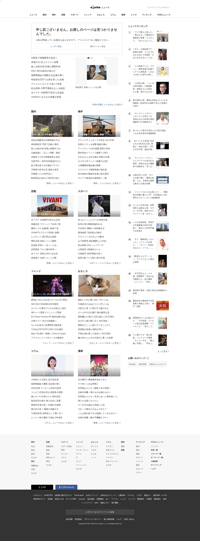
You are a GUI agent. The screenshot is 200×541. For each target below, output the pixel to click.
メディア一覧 (156, 454)
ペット (93, 457)
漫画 (123, 14)
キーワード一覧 (157, 457)
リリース (154, 446)
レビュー (79, 446)
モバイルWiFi (71, 499)
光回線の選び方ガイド (63, 495)
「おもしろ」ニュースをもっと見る (103, 343)
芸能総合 (49, 446)
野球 (63, 450)
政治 (33, 454)
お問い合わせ (129, 519)
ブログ (139, 495)
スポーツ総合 (66, 446)
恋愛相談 (100, 499)
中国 (33, 469)
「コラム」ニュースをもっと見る (57, 423)
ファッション (81, 465)
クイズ (134, 14)
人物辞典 (154, 461)
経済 (33, 450)
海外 (54, 14)
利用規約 (78, 519)
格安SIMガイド (39, 499)
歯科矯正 (157, 499)
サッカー (64, 454)
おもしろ (101, 14)
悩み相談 (90, 499)
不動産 (149, 499)
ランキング (147, 14)
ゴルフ (63, 457)
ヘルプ (153, 469)
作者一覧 (154, 450)
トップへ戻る (56, 46)
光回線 (50, 499)
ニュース (33, 14)
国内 (45, 14)
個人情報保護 (109, 519)
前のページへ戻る (98, 46)
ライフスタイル (112, 454)
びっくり (94, 446)
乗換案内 (140, 499)
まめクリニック (92, 495)
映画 (48, 450)
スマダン (109, 446)
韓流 (48, 461)
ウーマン (114, 499)
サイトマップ (156, 465)
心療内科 (121, 495)
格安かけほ (59, 499)
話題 (122, 450)
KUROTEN (48, 495)
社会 (33, 446)
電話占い (147, 495)
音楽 (48, 454)
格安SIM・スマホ (160, 495)
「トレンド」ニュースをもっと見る (56, 343)
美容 (165, 499)
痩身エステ (104, 503)
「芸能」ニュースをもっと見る (58, 263)
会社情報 (69, 519)
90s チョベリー (112, 461)
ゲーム (78, 454)
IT (77, 457)
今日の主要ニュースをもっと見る (106, 104)
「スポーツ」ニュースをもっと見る (103, 263)
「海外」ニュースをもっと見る (105, 183)
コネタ (93, 450)
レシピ (123, 499)
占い (107, 499)
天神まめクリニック (108, 495)
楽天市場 (142, 364)
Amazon (132, 364)
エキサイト (165, 7)
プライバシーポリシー (93, 519)
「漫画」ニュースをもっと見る (105, 423)
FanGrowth (79, 495)
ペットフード (87, 503)
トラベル (109, 457)
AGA (96, 503)
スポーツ (74, 14)
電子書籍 (114, 503)
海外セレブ (50, 457)
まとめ (33, 457)
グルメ (78, 461)
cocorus (82, 499)
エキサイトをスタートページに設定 (100, 512)
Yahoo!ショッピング (157, 364)
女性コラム (110, 450)
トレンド (88, 14)
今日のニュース (163, 14)
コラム (113, 14)
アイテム (130, 495)
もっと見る (162, 351)
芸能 (63, 14)
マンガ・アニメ (82, 450)
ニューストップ (153, 7)
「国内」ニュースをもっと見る (58, 183)
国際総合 (34, 465)
